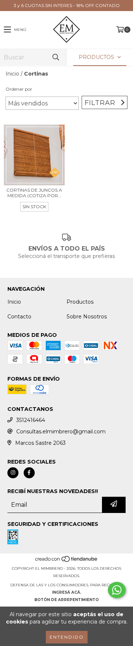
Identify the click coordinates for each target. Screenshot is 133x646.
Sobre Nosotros (86, 316)
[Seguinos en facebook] (29, 472)
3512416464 (30, 420)
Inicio (12, 73)
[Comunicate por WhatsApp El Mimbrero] (117, 590)
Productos (79, 301)
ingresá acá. (66, 592)
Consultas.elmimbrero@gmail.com (61, 431)
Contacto (19, 316)
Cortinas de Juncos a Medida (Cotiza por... (34, 192)
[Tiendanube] (66, 561)
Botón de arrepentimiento (66, 599)
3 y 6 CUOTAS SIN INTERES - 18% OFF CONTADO (67, 5)
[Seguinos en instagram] (12, 472)
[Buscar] (55, 57)
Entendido (67, 637)
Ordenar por (19, 89)
